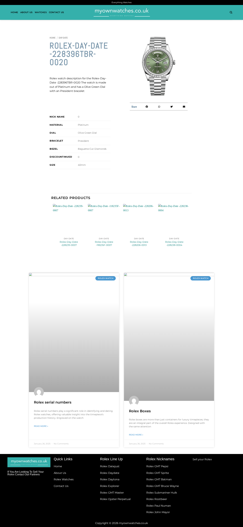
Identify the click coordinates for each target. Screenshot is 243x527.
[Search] (231, 12)
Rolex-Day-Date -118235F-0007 (104, 243)
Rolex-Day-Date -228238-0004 (174, 243)
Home (14, 12)
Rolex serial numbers (52, 402)
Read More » (41, 426)
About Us (26, 12)
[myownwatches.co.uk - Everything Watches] (121, 12)
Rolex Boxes (140, 411)
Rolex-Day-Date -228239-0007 (69, 243)
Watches (41, 12)
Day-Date (63, 37)
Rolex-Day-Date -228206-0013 (139, 243)
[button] (146, 106)
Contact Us (56, 12)
